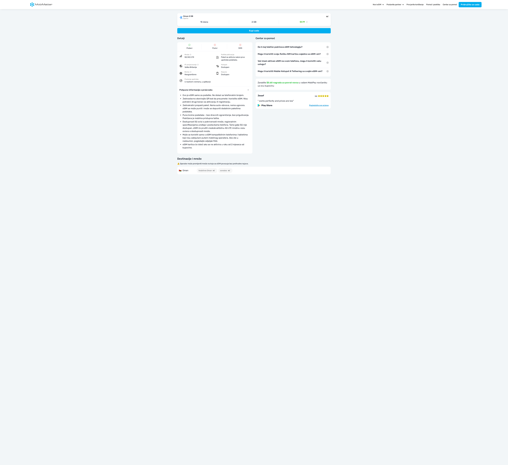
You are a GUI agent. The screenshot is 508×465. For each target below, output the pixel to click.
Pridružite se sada (470, 4)
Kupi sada (254, 30)
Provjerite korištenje (415, 4)
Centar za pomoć (450, 4)
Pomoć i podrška (433, 4)
